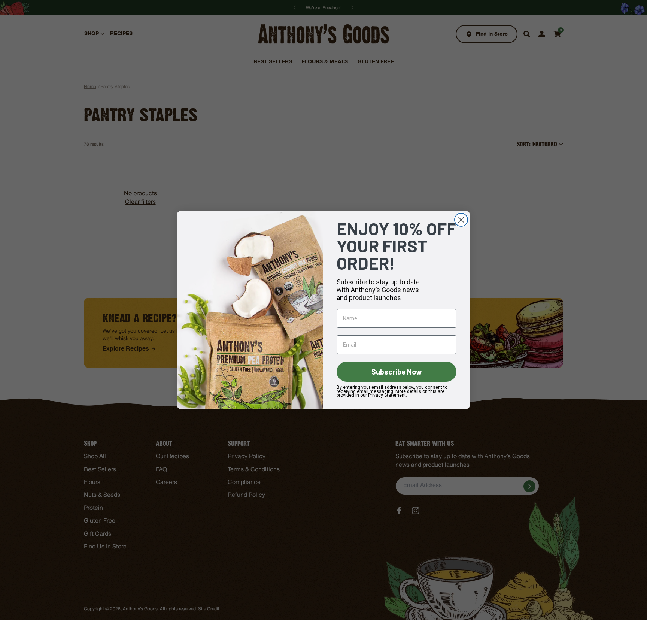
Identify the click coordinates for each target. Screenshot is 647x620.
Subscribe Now (396, 371)
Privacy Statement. (387, 395)
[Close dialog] (461, 219)
